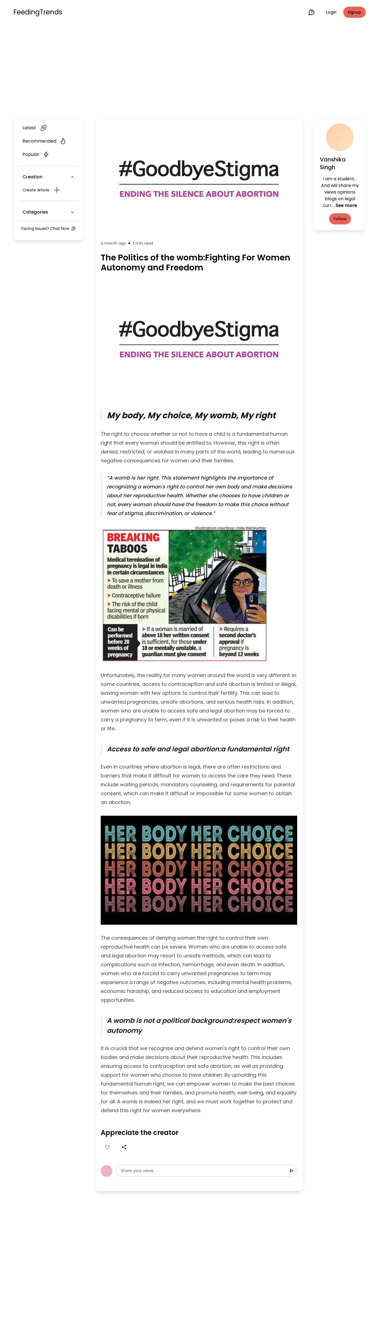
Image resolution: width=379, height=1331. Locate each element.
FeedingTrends (37, 12)
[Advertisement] (189, 70)
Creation (32, 177)
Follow (340, 219)
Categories (35, 212)
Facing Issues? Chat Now (45, 228)
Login (331, 12)
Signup (354, 12)
